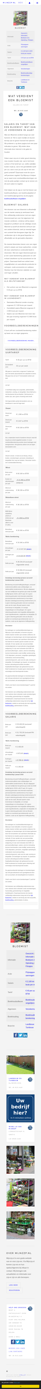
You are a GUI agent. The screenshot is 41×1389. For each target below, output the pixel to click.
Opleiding (24, 40)
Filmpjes (30, 40)
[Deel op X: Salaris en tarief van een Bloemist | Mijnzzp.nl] (20, 88)
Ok (20, 1386)
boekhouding (9, 705)
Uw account (29, 2)
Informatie (24, 35)
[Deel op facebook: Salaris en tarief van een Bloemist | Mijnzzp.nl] (17, 88)
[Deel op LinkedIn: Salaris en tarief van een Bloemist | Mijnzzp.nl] (23, 88)
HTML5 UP (22, 1375)
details (29, 549)
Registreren (14, 1290)
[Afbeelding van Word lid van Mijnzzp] (20, 1108)
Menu (37, 2)
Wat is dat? (17, 1382)
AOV (20, 3)
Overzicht (24, 33)
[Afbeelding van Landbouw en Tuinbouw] (20, 1065)
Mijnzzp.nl (9, 3)
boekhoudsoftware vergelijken (15, 198)
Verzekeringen (25, 68)
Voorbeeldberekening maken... (21, 340)
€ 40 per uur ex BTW (27, 57)
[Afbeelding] (20, 1160)
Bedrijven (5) (25, 37)
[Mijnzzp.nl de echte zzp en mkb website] (20, 18)
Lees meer (13, 1285)
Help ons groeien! (18, 1307)
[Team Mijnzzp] (21, 114)
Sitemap (9, 1380)
